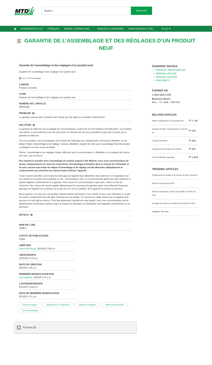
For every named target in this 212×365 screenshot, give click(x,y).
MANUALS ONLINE (166, 73)
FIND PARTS (163, 80)
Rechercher (141, 10)
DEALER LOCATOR (166, 77)
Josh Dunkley (25, 277)
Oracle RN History (27, 248)
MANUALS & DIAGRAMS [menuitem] (110, 28)
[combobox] (97, 11)
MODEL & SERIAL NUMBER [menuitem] (79, 28)
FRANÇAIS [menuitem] (53, 28)
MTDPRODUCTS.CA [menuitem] (32, 28)
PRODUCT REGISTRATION (170, 70)
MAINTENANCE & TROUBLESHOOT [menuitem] (144, 28)
